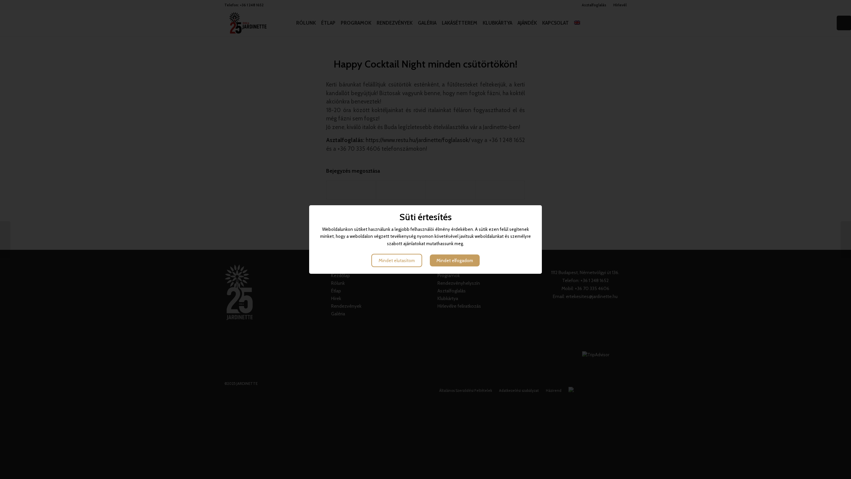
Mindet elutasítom (397, 260)
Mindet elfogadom (454, 260)
